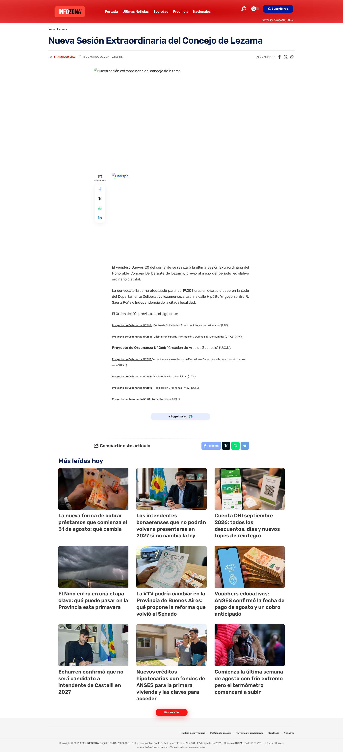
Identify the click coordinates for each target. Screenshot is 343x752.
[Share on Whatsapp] (292, 57)
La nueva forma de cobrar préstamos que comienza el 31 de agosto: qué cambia (92, 522)
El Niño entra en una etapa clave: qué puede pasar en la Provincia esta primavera (93, 600)
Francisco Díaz (64, 56)
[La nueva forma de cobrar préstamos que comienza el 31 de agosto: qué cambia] (93, 489)
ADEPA (238, 743)
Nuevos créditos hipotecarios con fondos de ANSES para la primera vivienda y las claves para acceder (170, 685)
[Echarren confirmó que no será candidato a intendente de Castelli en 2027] (93, 645)
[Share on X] (285, 57)
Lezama (62, 29)
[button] (243, 9)
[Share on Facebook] (279, 57)
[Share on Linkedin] (100, 218)
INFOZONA (93, 743)
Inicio (51, 29)
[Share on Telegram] (245, 446)
